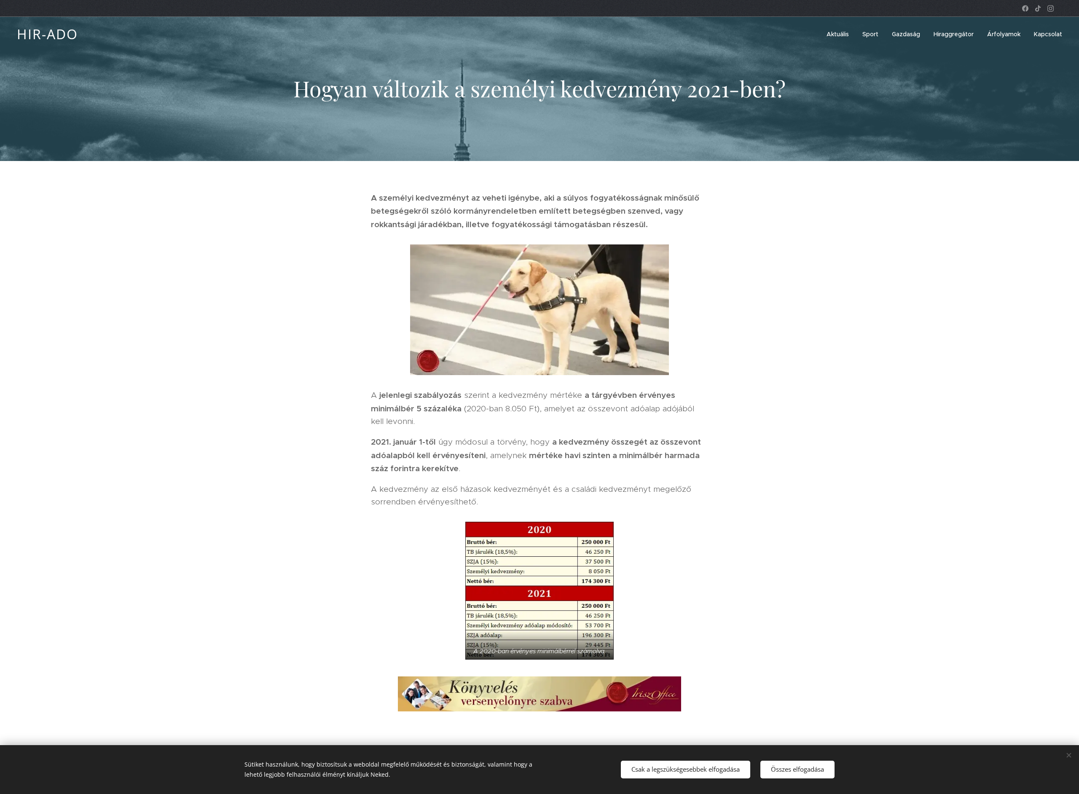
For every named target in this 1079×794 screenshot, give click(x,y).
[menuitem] (840, 34)
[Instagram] (1050, 8)
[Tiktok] (1038, 8)
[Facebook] (1025, 8)
